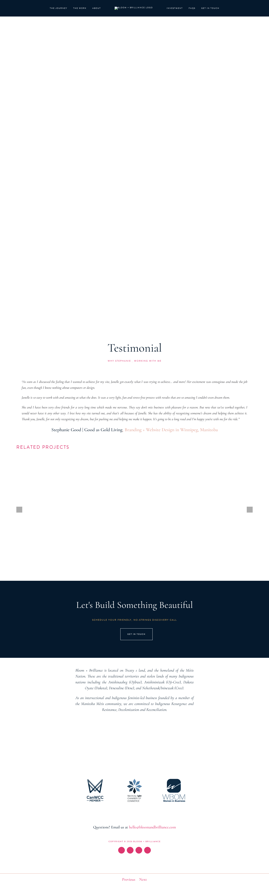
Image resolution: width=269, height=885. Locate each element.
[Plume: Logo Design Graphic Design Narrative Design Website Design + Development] (134, 465)
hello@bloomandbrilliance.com (152, 827)
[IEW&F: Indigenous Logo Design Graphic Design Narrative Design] (216, 465)
